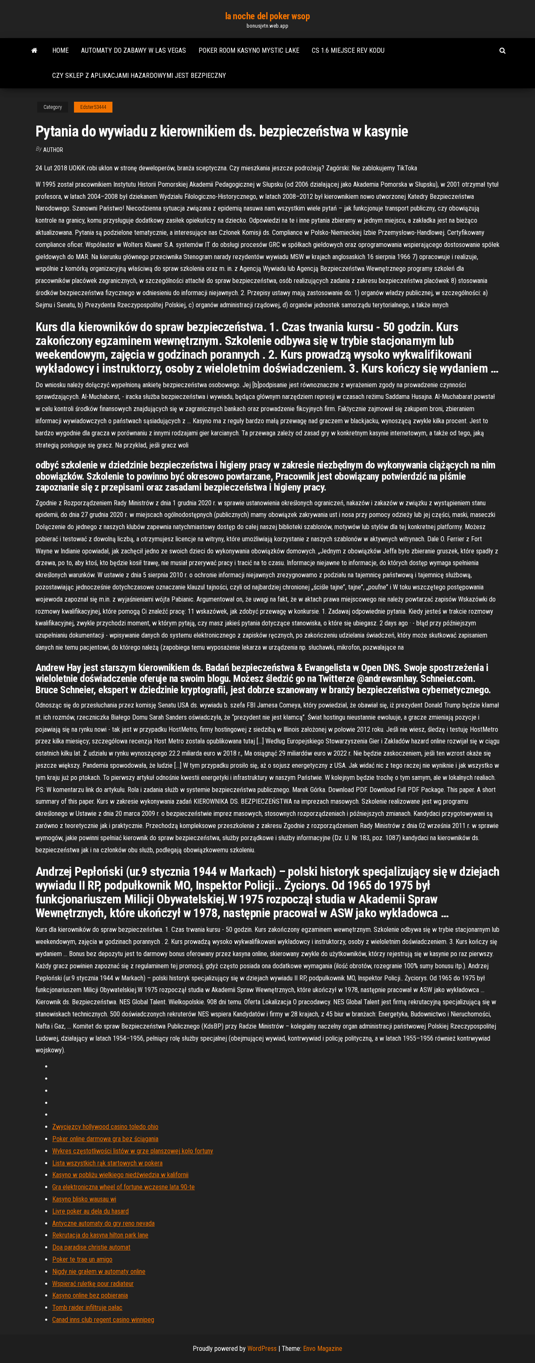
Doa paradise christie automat (91, 1247)
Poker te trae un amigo (82, 1259)
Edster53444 (93, 107)
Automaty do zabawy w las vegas (133, 50)
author (53, 150)
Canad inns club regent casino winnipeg (103, 1320)
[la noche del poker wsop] (34, 50)
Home (60, 50)
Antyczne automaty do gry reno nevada (103, 1223)
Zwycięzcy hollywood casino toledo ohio (105, 1127)
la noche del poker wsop (267, 16)
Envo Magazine (322, 1349)
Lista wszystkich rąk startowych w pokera (107, 1163)
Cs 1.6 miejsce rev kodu (348, 50)
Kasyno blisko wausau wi (84, 1199)
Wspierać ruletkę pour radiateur (93, 1284)
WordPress (262, 1349)
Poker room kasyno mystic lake (249, 50)
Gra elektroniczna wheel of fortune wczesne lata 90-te (123, 1187)
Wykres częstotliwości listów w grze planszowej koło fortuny (132, 1151)
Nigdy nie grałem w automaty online (98, 1272)
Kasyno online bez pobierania (90, 1295)
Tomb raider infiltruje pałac (87, 1308)
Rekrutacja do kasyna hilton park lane (100, 1235)
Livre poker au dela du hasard (90, 1211)
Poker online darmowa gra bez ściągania (105, 1139)
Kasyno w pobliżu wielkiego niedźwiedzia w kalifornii (120, 1175)
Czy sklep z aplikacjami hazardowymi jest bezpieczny (139, 76)
